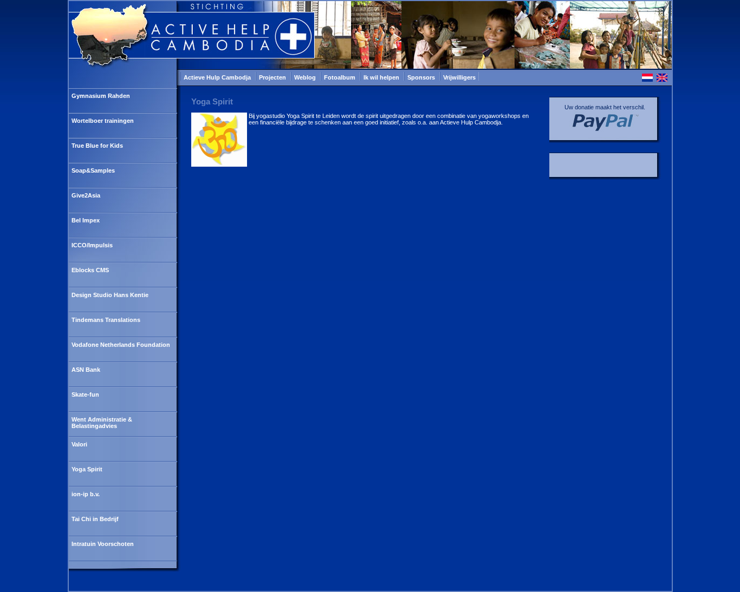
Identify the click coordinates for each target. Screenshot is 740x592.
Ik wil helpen (382, 77)
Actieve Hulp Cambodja (218, 77)
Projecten (273, 77)
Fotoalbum (340, 77)
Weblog (305, 77)
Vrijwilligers (459, 77)
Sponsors (422, 77)
